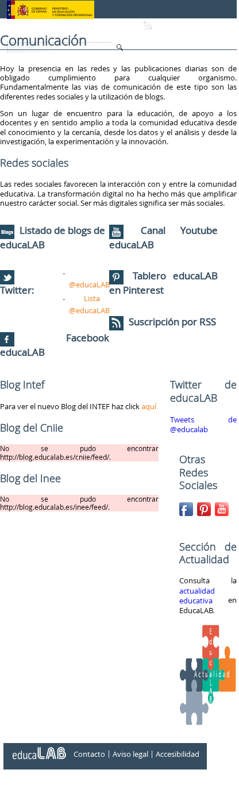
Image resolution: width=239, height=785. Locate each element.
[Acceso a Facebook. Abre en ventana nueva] (187, 507)
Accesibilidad (177, 754)
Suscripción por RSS (171, 321)
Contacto (89, 754)
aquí (148, 406)
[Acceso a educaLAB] (38, 749)
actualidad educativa (197, 596)
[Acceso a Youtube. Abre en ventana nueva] (223, 507)
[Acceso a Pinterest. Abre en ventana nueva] (205, 507)
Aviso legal (130, 754)
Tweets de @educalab (203, 424)
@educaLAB (89, 284)
